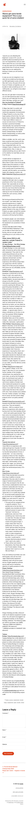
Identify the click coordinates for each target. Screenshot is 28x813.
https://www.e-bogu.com (15, 366)
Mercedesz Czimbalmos (15, 26)
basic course (9, 700)
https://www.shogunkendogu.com (12, 570)
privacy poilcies (19, 788)
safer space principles (18, 792)
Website (4, 744)
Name (4, 730)
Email (4, 737)
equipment (16, 700)
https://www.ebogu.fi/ (18, 104)
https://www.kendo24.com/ (16, 401)
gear (15, 702)
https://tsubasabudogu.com (16, 636)
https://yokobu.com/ (17, 324)
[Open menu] (25, 4)
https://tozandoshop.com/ (10, 444)
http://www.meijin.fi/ (19, 174)
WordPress (10, 802)
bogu (5, 702)
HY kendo (20, 784)
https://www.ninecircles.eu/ (11, 473)
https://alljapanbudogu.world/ (11, 246)
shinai (22, 702)
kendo (21, 700)
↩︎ (21, 541)
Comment (5, 713)
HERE (4, 498)
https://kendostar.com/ (15, 271)
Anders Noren (20, 802)
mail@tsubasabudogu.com (11, 690)
